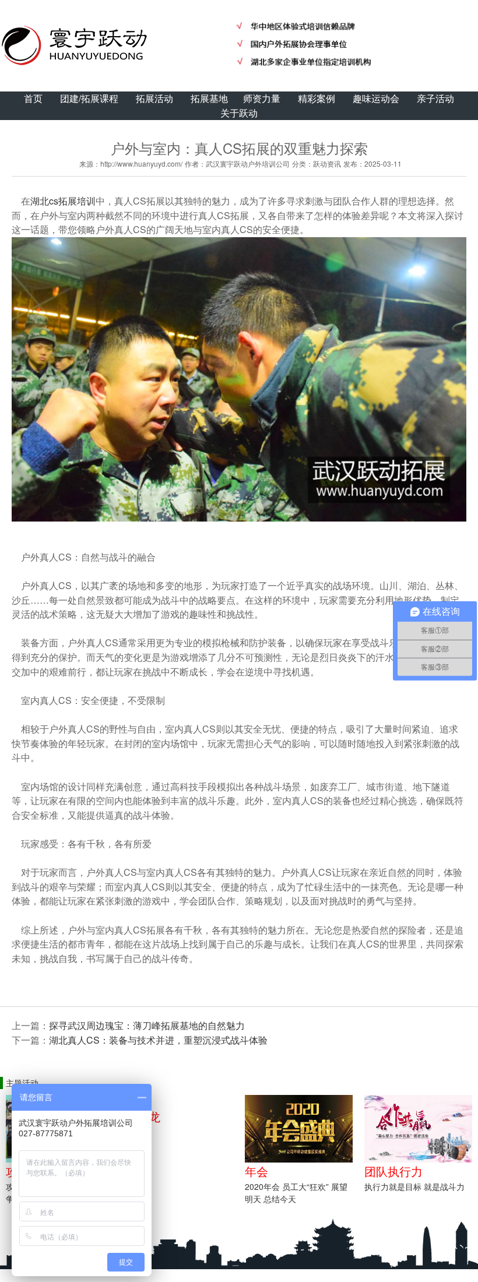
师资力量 (261, 98)
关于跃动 (239, 112)
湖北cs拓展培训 (63, 200)
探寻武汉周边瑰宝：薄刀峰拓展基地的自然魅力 (147, 1025)
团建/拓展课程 (89, 98)
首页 (33, 98)
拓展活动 (154, 98)
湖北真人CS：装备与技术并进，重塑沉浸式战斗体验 (158, 1040)
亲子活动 (435, 98)
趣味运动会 (376, 98)
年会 (256, 1171)
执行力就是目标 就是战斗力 (414, 1186)
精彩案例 (316, 98)
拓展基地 (209, 98)
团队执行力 (393, 1171)
